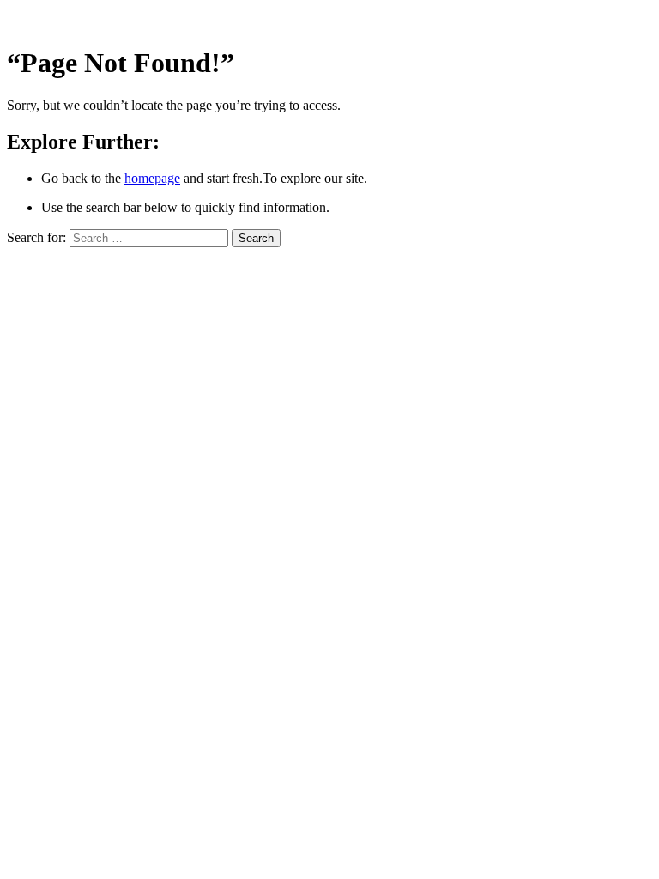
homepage (152, 178)
